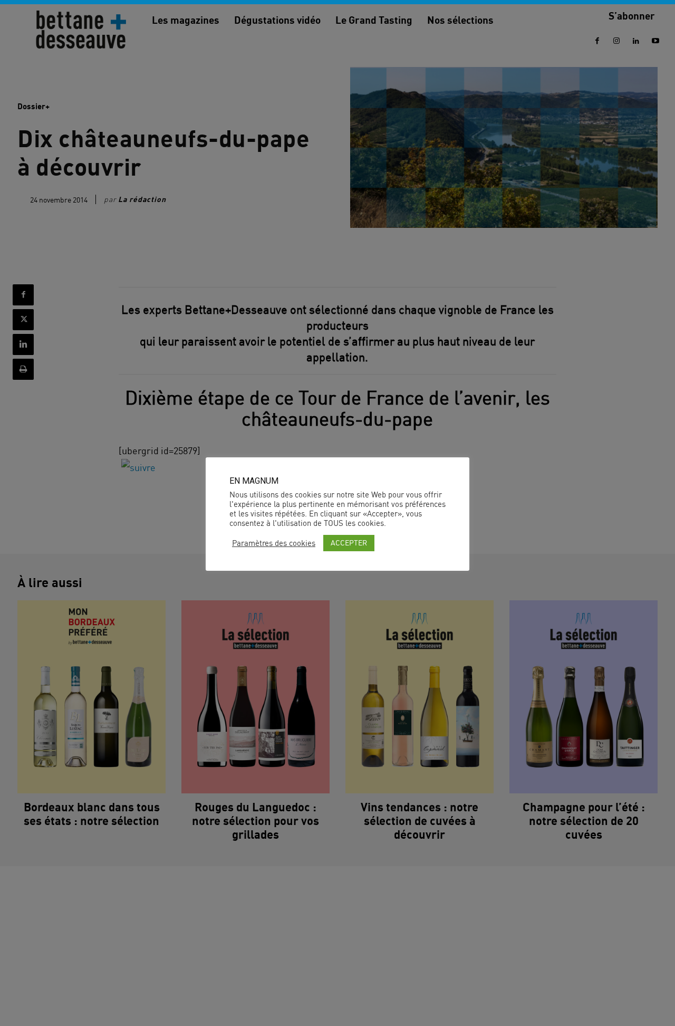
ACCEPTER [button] (349, 542)
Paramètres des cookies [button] (273, 543)
